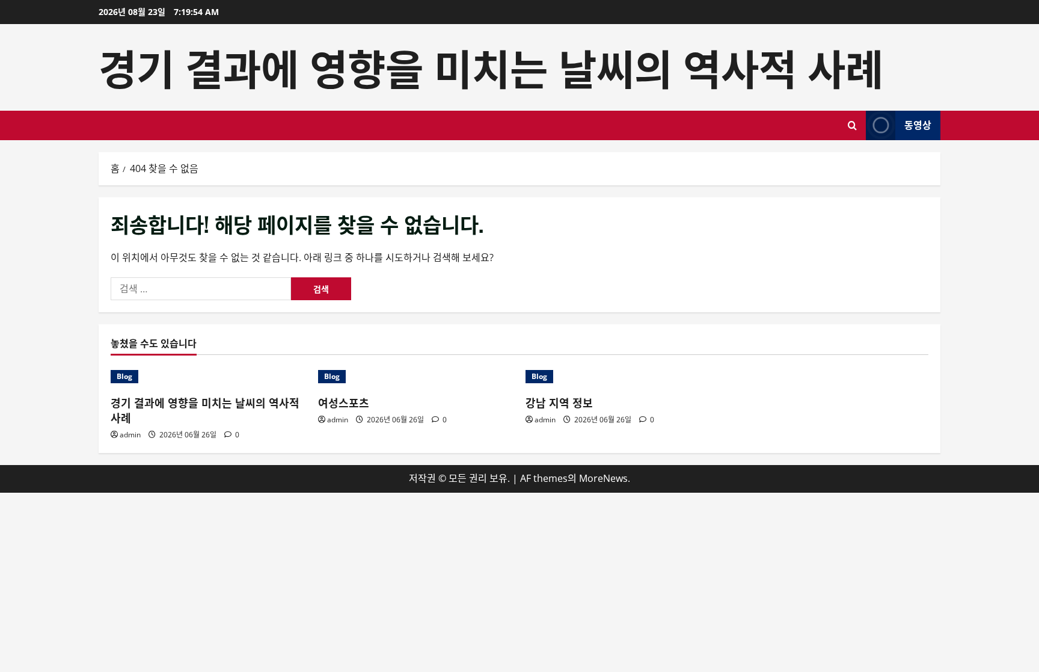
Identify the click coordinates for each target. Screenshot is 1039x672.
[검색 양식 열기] (852, 125)
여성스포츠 (343, 402)
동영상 (917, 124)
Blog (124, 376)
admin (130, 435)
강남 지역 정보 (559, 402)
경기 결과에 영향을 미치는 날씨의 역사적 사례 (491, 66)
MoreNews (603, 478)
